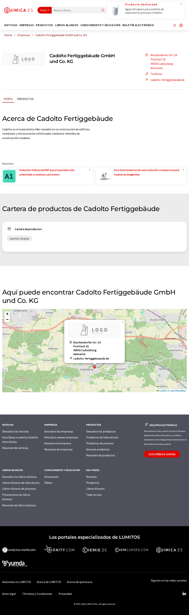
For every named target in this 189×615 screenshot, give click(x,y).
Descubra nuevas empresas (61, 437)
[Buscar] (102, 10)
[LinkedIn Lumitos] (184, 594)
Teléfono (156, 74)
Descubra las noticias (15, 431)
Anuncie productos (98, 449)
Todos (43, 10)
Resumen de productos (100, 455)
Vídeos (48, 482)
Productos (25, 99)
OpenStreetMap (178, 390)
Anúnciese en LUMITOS (16, 582)
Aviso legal (9, 594)
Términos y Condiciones (37, 594)
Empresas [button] (27, 25)
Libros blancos (95, 488)
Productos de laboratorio (102, 437)
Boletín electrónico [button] (138, 25)
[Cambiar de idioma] (181, 26)
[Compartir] (174, 26)
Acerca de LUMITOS (49, 582)
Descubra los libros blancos (19, 477)
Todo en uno (94, 495)
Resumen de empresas (58, 449)
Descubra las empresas (58, 431)
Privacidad (65, 594)
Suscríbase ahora (162, 454)
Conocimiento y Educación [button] (100, 25)
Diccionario (51, 477)
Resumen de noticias (15, 448)
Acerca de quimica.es (79, 582)
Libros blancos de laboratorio (20, 482)
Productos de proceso (100, 443)
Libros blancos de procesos (19, 488)
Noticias (91, 477)
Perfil (8, 99)
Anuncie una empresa (57, 443)
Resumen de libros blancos (19, 505)
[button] (94, 367)
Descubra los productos (101, 431)
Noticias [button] (11, 25)
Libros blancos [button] (66, 25)
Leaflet (162, 390)
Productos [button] (44, 25)
